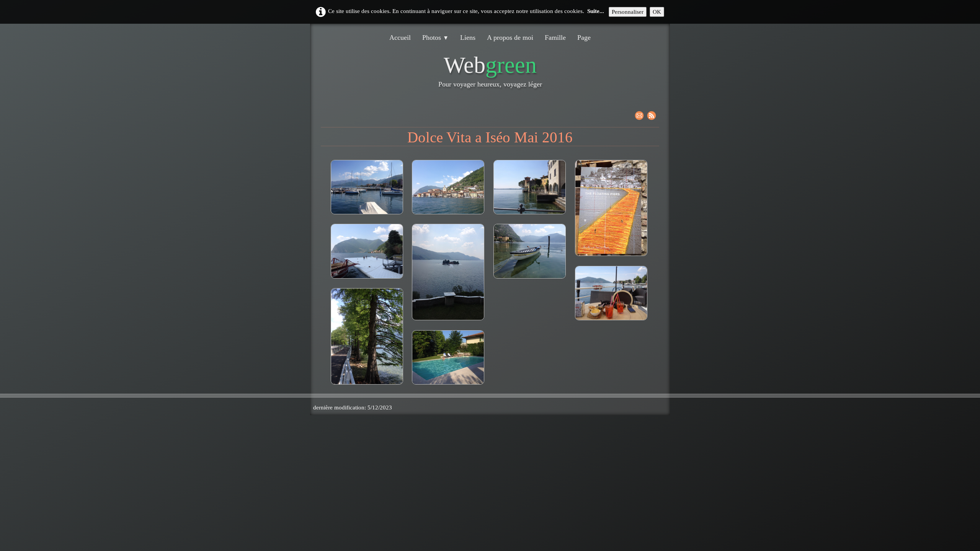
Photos (435, 37)
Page (584, 37)
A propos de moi (510, 37)
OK (657, 12)
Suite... (595, 11)
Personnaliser (628, 12)
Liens (467, 37)
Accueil (400, 37)
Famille (555, 37)
